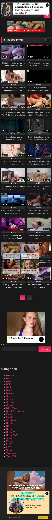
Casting (9, 396)
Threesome (11, 453)
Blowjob (10, 393)
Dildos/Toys (11, 408)
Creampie (10, 405)
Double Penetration (15, 411)
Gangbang (11, 420)
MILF (8, 444)
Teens (9, 450)
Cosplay (10, 402)
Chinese (10, 399)
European (10, 414)
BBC (8, 384)
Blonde (9, 390)
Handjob (10, 423)
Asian (8, 381)
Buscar (4, 345)
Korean (9, 441)
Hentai (9, 429)
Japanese (10, 438)
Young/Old (11, 456)
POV (8, 447)
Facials (9, 417)
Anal (8, 378)
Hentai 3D (10, 432)
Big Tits (9, 387)
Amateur (10, 375)
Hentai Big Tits (12, 435)
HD (7, 426)
